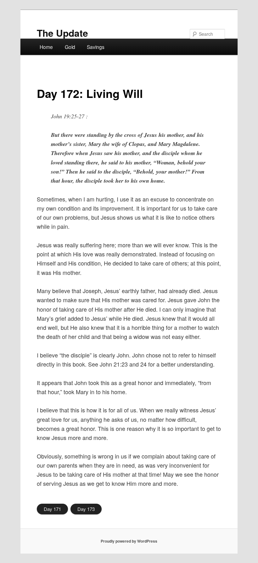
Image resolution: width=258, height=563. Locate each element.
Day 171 (52, 509)
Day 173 (86, 509)
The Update (62, 33)
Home (46, 46)
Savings (95, 46)
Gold (70, 46)
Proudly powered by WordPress (129, 541)
